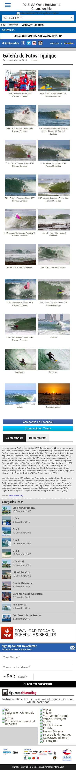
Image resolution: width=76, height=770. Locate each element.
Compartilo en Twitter (38, 428)
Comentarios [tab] (14, 437)
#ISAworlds (12, 43)
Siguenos (19, 692)
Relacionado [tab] (37, 437)
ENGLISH (54, 43)
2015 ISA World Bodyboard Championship (41, 6)
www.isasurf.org (16, 495)
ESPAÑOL (69, 43)
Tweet (34, 60)
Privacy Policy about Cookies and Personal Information (38, 767)
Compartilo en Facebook (38, 421)
